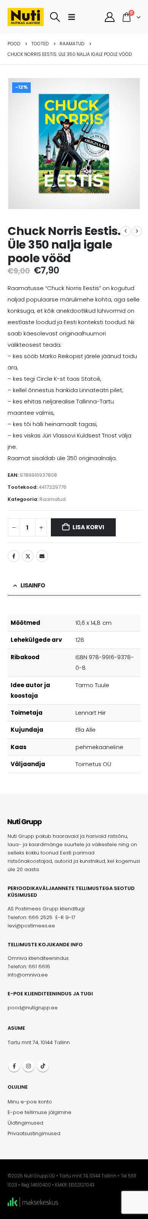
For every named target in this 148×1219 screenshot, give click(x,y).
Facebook (14, 556)
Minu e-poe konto (30, 1101)
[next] (137, 231)
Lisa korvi (88, 527)
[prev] (125, 231)
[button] (55, 17)
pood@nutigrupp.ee (33, 1007)
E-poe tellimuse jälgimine (39, 1112)
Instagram (28, 1066)
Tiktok (43, 1066)
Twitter (28, 556)
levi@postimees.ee (31, 925)
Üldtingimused (25, 1122)
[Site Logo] (26, 17)
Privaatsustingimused (34, 1133)
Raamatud (52, 499)
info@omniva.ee (28, 974)
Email (42, 556)
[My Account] (109, 17)
